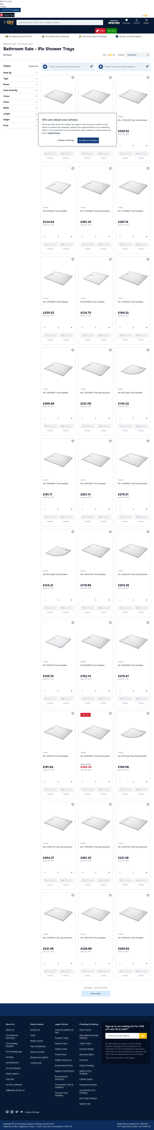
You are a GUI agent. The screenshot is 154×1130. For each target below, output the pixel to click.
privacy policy (123, 1054)
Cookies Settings (66, 140)
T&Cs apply (130, 1058)
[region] (77, 129)
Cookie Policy (54, 133)
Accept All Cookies (88, 140)
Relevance (132, 55)
